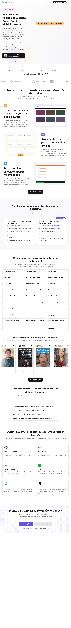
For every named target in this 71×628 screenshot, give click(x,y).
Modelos (9, 6)
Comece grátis (36, 191)
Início (3, 6)
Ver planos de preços (43, 524)
